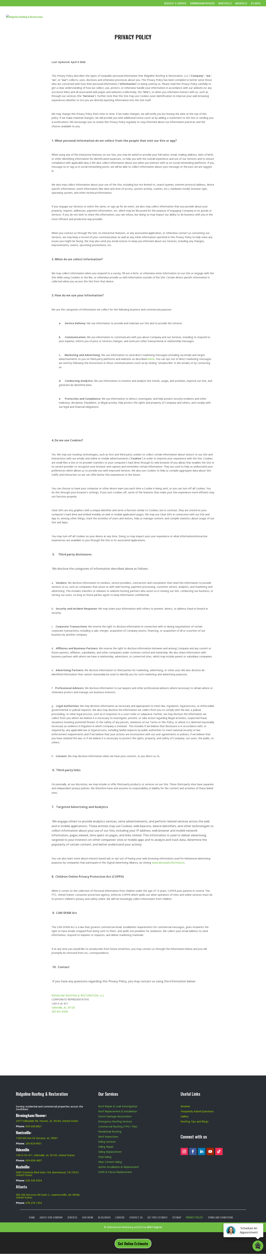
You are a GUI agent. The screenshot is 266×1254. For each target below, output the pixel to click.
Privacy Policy (194, 1217)
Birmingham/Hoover (202, 3)
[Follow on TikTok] (219, 1151)
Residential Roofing (109, 1131)
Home (83, 17)
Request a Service (175, 3)
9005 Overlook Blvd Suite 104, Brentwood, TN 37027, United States (47, 1174)
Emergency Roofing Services (115, 1121)
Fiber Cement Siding (110, 1162)
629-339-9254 (34, 1180)
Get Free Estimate (243, 17)
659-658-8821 (34, 1126)
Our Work (155, 17)
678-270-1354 (34, 1203)
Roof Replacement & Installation (117, 1111)
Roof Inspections (108, 1136)
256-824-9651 (34, 1143)
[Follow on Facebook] (193, 1151)
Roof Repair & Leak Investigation (118, 1106)
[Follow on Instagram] (184, 1151)
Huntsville (225, 3)
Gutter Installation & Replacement (118, 1167)
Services (134, 17)
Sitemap (176, 1217)
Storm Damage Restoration (115, 1116)
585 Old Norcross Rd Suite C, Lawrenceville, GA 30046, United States (48, 1196)
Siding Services (107, 1141)
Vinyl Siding (104, 1157)
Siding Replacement (110, 1151)
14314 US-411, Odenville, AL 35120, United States (45, 1155)
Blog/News (178, 17)
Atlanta (256, 3)
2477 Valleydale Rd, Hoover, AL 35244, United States (47, 1121)
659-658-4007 (34, 1160)
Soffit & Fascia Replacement (115, 1172)
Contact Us (219, 17)
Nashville (241, 3)
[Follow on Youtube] (210, 1151)
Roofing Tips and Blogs (194, 1121)
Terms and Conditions (220, 1217)
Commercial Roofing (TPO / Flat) (117, 1126)
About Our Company (106, 17)
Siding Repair (105, 1146)
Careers (200, 17)
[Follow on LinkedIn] (201, 1151)
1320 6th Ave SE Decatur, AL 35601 (37, 1138)
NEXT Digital (154, 1227)
